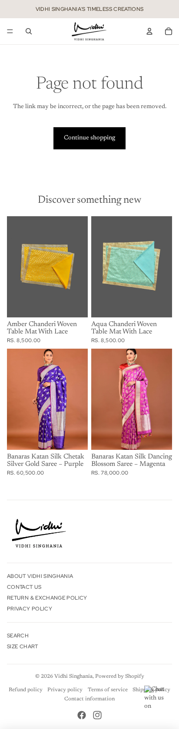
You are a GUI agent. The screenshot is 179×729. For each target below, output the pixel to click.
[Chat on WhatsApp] (157, 699)
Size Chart (22, 646)
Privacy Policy (29, 608)
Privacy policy (65, 690)
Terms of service (108, 690)
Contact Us (24, 587)
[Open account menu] (149, 31)
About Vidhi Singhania (40, 576)
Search (18, 635)
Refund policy (26, 690)
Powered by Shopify (119, 676)
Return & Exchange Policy (47, 597)
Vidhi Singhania (73, 676)
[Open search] (28, 31)
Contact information (89, 699)
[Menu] (10, 31)
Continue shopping (89, 138)
